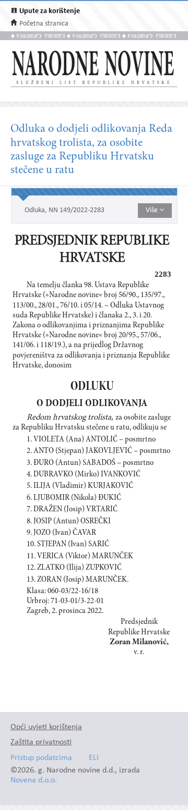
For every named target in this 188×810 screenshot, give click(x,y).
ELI (94, 758)
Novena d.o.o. (33, 780)
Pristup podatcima (41, 758)
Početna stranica (43, 24)
